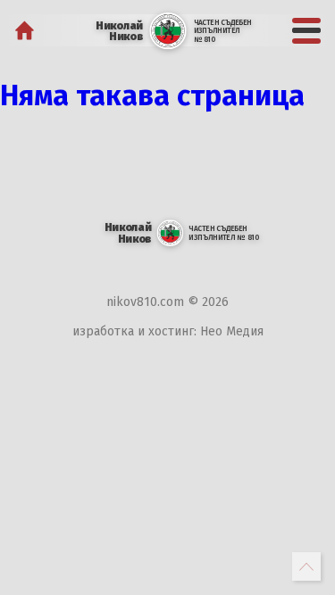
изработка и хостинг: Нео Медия (168, 331)
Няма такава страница (152, 95)
